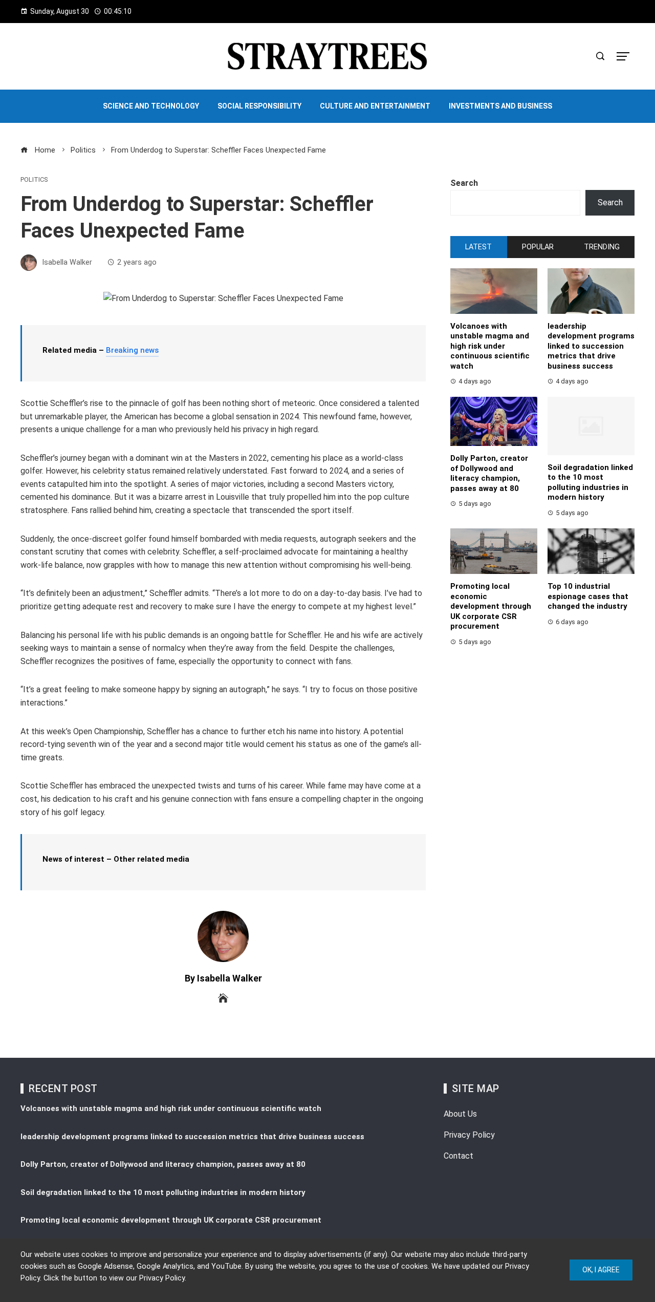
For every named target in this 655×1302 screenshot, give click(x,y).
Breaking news (132, 350)
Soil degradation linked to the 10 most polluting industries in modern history (590, 482)
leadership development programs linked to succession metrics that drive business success (591, 346)
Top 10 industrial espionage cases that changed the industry (588, 596)
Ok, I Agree (601, 1270)
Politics (34, 180)
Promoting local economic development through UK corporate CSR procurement (490, 606)
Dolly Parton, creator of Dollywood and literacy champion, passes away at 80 (489, 473)
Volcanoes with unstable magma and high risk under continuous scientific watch (490, 346)
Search (464, 183)
